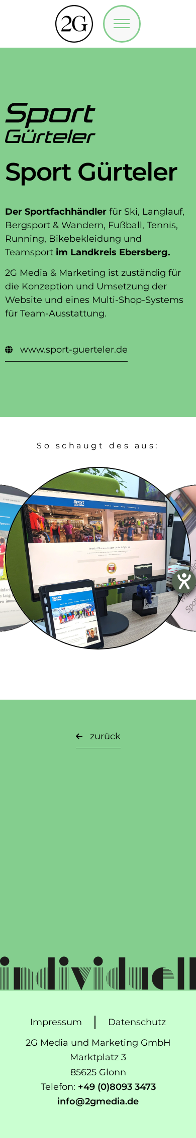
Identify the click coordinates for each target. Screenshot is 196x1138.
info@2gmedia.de (98, 1101)
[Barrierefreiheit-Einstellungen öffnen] (184, 581)
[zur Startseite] (74, 24)
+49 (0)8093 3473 (117, 1086)
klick (98, 577)
